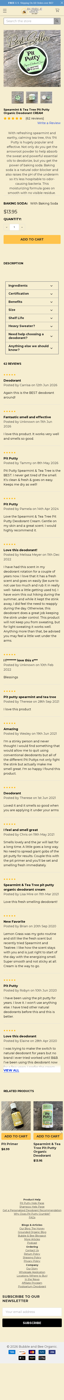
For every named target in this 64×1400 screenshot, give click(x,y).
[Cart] (58, 10)
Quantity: (13, 219)
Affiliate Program (32, 1282)
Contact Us (32, 1250)
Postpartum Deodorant (32, 1286)
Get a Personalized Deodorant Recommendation (32, 1210)
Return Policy (32, 1253)
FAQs (32, 1217)
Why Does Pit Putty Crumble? (32, 1213)
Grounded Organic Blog (32, 1232)
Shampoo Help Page (32, 1206)
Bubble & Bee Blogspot (32, 1235)
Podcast (32, 1242)
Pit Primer (9, 1144)
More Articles (32, 1239)
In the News (32, 1279)
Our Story (32, 1268)
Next (60, 1132)
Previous (3, 1132)
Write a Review (49, 123)
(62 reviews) (35, 118)
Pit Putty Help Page (32, 1203)
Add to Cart (16, 1136)
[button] (32, 286)
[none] (32, 58)
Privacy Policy (32, 1261)
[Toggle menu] (4, 10)
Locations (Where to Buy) (32, 1275)
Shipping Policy (32, 1257)
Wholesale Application (32, 1272)
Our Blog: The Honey (32, 1228)
